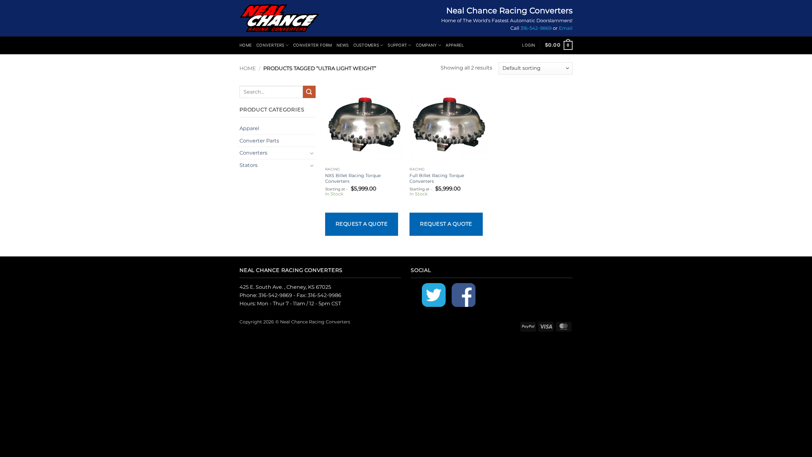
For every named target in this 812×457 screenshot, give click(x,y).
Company (426, 45)
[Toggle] (312, 153)
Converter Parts (259, 141)
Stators (248, 165)
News (343, 45)
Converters (270, 45)
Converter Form (312, 45)
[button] (528, 45)
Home (245, 45)
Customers (366, 45)
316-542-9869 (536, 28)
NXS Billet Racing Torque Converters (353, 178)
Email (566, 28)
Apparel (455, 45)
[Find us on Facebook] (463, 295)
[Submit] (309, 92)
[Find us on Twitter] (433, 294)
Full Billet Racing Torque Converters (436, 178)
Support (397, 45)
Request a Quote (362, 224)
